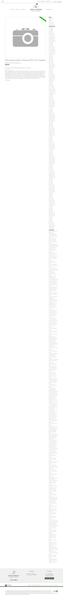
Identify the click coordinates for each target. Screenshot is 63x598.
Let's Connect (49, 578)
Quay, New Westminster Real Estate (52, 455)
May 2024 (51, 58)
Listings (50, 20)
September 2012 (52, 204)
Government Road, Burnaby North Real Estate (52, 382)
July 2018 (50, 122)
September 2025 (52, 40)
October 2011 (51, 213)
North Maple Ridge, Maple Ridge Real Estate (53, 431)
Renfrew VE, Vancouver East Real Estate (53, 474)
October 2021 (51, 78)
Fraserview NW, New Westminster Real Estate (53, 370)
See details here (8, 69)
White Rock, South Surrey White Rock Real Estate (53, 553)
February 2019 (51, 114)
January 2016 (51, 158)
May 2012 (51, 209)
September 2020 (52, 92)
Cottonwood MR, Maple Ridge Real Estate (52, 315)
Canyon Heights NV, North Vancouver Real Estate (53, 265)
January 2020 (52, 102)
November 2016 (52, 146)
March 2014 (51, 184)
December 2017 (52, 130)
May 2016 (51, 153)
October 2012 (51, 203)
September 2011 (52, 215)
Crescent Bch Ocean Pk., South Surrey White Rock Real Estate (53, 319)
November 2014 (52, 174)
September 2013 (52, 191)
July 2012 (50, 206)
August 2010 (51, 228)
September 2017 (52, 134)
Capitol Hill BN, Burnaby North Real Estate (52, 274)
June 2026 (51, 29)
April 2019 (51, 111)
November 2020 (52, 90)
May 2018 (51, 124)
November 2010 (52, 225)
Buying (17, 9)
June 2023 (51, 59)
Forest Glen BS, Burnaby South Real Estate (53, 357)
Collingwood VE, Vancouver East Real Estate (53, 307)
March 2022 (51, 73)
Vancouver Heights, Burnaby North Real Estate (53, 531)
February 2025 (52, 47)
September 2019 (52, 105)
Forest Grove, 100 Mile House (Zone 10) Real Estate (53, 360)
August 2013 (51, 192)
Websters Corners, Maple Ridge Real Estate (52, 537)
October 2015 (51, 161)
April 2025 (51, 45)
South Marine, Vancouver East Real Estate (53, 494)
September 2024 (52, 53)
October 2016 (51, 147)
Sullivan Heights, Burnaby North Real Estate (52, 517)
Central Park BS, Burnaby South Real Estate (53, 290)
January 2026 (51, 35)
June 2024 (51, 57)
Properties (49, 9)
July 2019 (50, 108)
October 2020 (51, 91)
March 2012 (51, 211)
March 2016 (51, 155)
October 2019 (51, 104)
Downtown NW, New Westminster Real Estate (53, 325)
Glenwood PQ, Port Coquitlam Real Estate (14, 63)
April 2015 (51, 168)
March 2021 (51, 85)
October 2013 (51, 190)
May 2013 (51, 196)
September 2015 (52, 162)
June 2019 (51, 109)
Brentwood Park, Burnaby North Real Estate (52, 250)
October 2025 (51, 39)
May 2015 (51, 167)
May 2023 (51, 60)
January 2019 (51, 115)
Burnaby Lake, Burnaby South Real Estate (53, 262)
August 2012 (51, 205)
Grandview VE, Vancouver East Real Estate (53, 385)
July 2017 (50, 136)
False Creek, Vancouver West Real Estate (53, 351)
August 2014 (51, 178)
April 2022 (51, 72)
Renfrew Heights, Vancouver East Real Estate (53, 471)
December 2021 (52, 76)
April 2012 (51, 210)
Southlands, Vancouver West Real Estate (53, 506)
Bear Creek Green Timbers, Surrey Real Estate (53, 242)
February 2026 (52, 34)
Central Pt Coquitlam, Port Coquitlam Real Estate (53, 294)
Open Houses (51, 23)
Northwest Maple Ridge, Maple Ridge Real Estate (53, 437)
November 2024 (52, 51)
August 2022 (51, 67)
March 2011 (51, 222)
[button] (49, 578)
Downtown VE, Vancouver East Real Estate (53, 328)
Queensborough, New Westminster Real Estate (53, 462)
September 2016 (52, 148)
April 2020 (51, 98)
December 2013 (52, 187)
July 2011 (50, 217)
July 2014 (50, 179)
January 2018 (51, 129)
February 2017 (51, 142)
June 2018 (51, 123)
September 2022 (52, 66)
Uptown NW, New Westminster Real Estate (52, 528)
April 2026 (51, 32)
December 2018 (52, 116)
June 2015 (51, 166)
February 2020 (52, 101)
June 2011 (50, 218)
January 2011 (51, 224)
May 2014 (51, 181)
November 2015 (52, 160)
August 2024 (51, 54)
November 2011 (52, 212)
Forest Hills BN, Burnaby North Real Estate (52, 364)
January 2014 (51, 186)
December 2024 (52, 50)
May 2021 (51, 83)
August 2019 (51, 107)
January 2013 (51, 199)
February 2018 (51, 128)
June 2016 (51, 152)
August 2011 (51, 216)
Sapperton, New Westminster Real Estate (52, 483)
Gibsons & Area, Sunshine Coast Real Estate (53, 376)
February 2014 (51, 185)
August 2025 (51, 41)
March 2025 (51, 46)
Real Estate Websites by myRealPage (52, 585)
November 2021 (52, 77)
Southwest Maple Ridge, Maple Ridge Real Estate (53, 510)
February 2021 (51, 86)
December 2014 (52, 173)
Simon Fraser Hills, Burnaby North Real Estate (52, 491)
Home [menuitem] (12, 9)
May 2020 (51, 97)
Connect (48, 1)
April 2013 (51, 197)
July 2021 (50, 82)
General (50, 19)
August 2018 (51, 121)
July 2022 (51, 69)
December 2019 (52, 103)
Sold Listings (51, 24)
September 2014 (52, 177)
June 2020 (51, 96)
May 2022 (51, 71)
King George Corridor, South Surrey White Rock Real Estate (53, 396)
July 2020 (51, 95)
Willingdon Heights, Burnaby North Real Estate (53, 556)
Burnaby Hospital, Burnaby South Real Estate (53, 258)
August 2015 (51, 164)
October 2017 (51, 133)
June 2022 (51, 70)
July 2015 (50, 165)
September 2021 (52, 79)
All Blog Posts (51, 18)
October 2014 (51, 175)
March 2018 (51, 127)
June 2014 (51, 180)
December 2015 (52, 159)
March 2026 (51, 33)
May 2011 (50, 219)
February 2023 (52, 64)
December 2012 (52, 200)
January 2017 (51, 143)
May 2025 (51, 44)
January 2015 (51, 172)
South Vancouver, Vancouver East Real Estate (53, 503)
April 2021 (51, 84)
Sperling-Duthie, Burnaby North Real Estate (52, 513)
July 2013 (50, 193)
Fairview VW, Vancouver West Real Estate (53, 347)
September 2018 (52, 120)
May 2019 (51, 110)
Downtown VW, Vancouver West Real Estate (53, 332)
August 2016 (51, 149)
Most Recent (51, 27)
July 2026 (51, 28)
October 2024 (51, 52)
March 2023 (51, 63)
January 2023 (51, 65)
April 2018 (51, 126)
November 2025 (52, 38)
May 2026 (51, 31)
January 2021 (51, 88)
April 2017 (51, 140)
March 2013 (51, 198)
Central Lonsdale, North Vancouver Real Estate (53, 284)
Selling (22, 9)
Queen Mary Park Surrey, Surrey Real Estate (52, 459)
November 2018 (52, 117)
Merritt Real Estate (52, 415)
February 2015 (51, 171)
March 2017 (51, 141)
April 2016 (51, 154)
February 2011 (51, 223)
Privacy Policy (44, 585)
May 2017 (51, 139)
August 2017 (51, 135)
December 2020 (52, 89)
